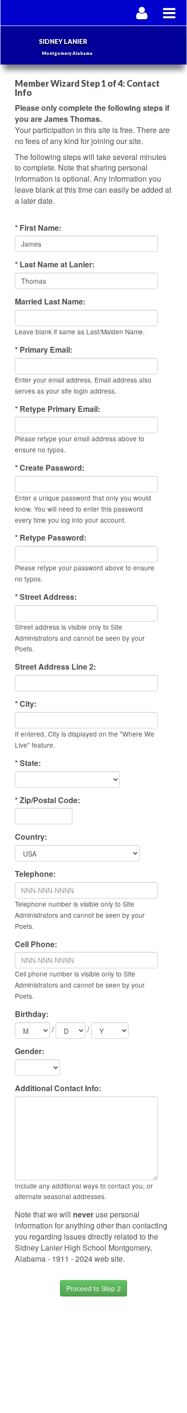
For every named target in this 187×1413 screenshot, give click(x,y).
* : (28, 763)
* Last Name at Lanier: (54, 264)
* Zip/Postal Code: (47, 800)
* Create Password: (49, 467)
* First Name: (38, 228)
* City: (25, 704)
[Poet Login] (142, 13)
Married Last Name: (50, 301)
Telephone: (35, 874)
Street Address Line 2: (55, 666)
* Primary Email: (43, 349)
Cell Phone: (36, 944)
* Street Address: (46, 597)
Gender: (29, 1051)
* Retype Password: (50, 537)
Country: (31, 837)
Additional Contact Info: (58, 1088)
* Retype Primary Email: (57, 409)
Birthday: (31, 1014)
